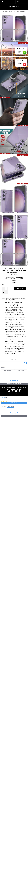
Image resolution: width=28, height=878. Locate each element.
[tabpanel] (14, 415)
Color (14, 282)
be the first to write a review (14, 383)
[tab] (7, 370)
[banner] (14, 6)
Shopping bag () (23, 2)
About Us (9, 387)
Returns (14, 387)
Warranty (19, 389)
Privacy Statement (11, 389)
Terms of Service (22, 387)
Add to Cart (20, 288)
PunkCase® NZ (17, 393)
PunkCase (14, 274)
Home (3, 11)
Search (3, 387)
